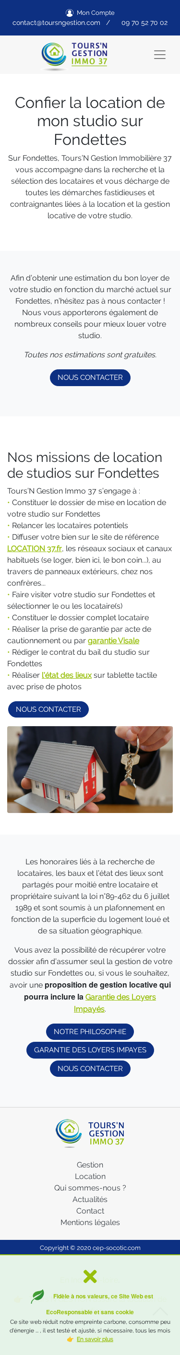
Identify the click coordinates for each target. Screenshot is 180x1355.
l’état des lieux (67, 675)
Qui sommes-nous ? (90, 1187)
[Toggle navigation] (160, 55)
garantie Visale (113, 640)
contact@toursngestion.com (56, 22)
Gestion (90, 1164)
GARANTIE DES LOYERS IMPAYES (90, 1050)
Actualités (90, 1199)
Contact (90, 1210)
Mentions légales (90, 1222)
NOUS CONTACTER (90, 377)
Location (90, 1176)
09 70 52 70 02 (144, 22)
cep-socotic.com (117, 1247)
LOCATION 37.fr (34, 548)
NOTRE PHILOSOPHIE (90, 1031)
